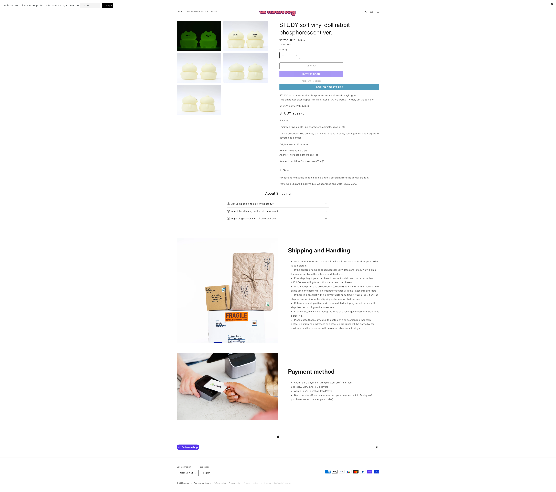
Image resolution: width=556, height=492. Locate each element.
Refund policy (220, 483)
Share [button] (286, 170)
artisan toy (189, 483)
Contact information (282, 483)
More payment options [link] (311, 81)
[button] (196, 11)
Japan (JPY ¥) (186, 473)
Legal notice (266, 483)
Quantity (283, 49)
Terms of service (251, 483)
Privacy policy (235, 483)
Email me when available (329, 86)
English (206, 473)
